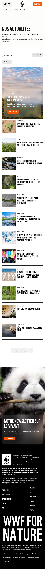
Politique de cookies (19, 558)
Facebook (32, 488)
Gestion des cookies (33, 558)
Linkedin (32, 506)
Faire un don (37, 4)
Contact (4, 504)
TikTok (32, 510)
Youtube (32, 501)
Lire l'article (13, 112)
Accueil (4, 9)
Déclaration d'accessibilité (10, 554)
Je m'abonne (9, 438)
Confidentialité (6, 558)
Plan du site (35, 554)
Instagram (33, 497)
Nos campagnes (6, 495)
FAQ (3, 508)
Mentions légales (25, 554)
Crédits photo (7, 562)
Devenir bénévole (7, 499)
